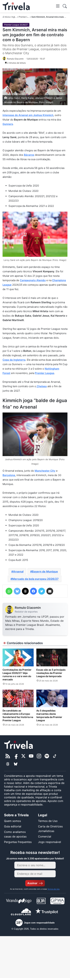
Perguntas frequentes (18, 842)
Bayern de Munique (45, 571)
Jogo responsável (49, 842)
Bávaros (29, 154)
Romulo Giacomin (28, 607)
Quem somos (12, 821)
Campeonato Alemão (33, 280)
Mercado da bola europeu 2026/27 (35, 579)
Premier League (44, 373)
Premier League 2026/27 (16, 24)
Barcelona (9, 475)
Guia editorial (12, 826)
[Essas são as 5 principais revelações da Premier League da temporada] (51, 657)
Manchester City (45, 470)
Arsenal (18, 571)
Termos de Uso (48, 821)
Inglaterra (16, 17)
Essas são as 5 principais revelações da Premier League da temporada (51, 673)
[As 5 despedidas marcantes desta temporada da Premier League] (51, 698)
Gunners (8, 124)
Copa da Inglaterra (14, 359)
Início (7, 17)
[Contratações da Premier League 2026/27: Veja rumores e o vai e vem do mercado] (18, 657)
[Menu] (57, 5)
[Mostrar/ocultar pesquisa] (64, 6)
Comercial (44, 836)
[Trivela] (16, 6)
